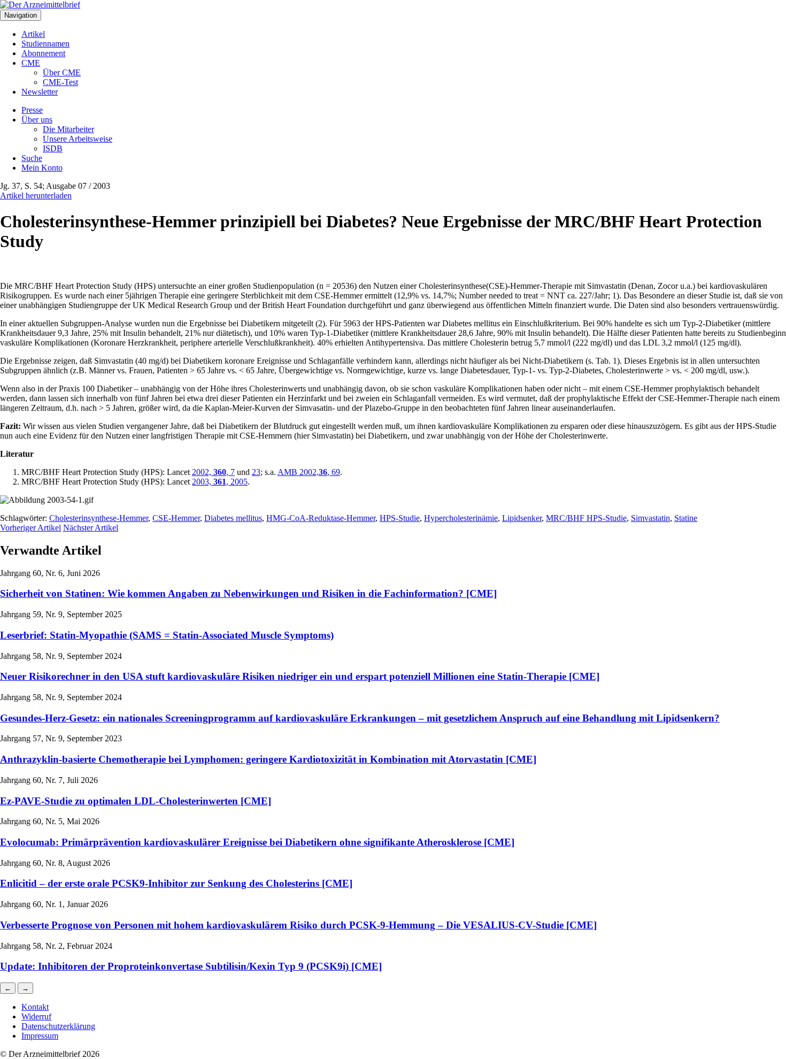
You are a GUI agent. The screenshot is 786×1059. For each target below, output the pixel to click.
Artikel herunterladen (36, 195)
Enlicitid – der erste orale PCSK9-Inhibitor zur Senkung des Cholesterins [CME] (176, 883)
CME (30, 62)
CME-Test (60, 82)
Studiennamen (45, 43)
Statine (685, 518)
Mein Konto (42, 167)
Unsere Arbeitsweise (77, 138)
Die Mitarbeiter (68, 129)
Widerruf (36, 1016)
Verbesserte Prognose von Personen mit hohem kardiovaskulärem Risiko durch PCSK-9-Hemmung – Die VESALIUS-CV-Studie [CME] (298, 925)
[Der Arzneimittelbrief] (40, 4)
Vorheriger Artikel (30, 527)
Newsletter (39, 91)
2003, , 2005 (220, 481)
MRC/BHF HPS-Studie (586, 518)
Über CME (62, 72)
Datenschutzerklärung (58, 1026)
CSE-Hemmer (176, 518)
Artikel (33, 34)
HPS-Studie (400, 518)
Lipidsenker (522, 518)
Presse (32, 109)
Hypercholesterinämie (461, 518)
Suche (31, 158)
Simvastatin (650, 518)
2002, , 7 (213, 472)
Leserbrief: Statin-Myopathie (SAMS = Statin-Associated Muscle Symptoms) (167, 635)
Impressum (39, 1035)
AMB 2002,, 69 (309, 472)
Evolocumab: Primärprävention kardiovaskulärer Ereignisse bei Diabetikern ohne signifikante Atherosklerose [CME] (257, 842)
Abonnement (43, 53)
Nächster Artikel (90, 527)
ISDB (53, 148)
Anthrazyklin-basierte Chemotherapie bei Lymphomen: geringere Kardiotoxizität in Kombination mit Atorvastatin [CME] (268, 759)
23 (256, 472)
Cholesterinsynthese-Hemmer (98, 518)
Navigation (20, 15)
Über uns (36, 119)
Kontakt (35, 1006)
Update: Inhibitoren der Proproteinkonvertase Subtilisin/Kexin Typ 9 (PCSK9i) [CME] (191, 966)
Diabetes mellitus (233, 518)
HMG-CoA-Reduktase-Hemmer (320, 518)
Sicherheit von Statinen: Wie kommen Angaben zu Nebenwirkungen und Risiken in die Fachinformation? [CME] (248, 593)
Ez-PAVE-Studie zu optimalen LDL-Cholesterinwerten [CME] (135, 801)
